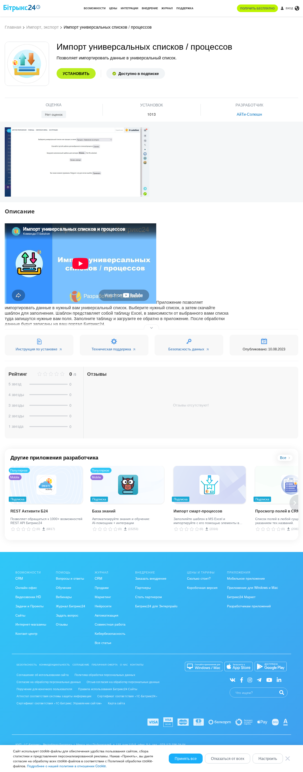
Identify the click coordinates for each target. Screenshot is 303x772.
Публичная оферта (105, 664)
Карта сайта (116, 703)
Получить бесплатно (257, 8)
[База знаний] (128, 485)
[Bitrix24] (22, 8)
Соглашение (80, 664)
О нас (124, 664)
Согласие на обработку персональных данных (49, 682)
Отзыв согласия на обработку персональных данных (123, 682)
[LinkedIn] (279, 680)
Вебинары (64, 596)
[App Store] (238, 666)
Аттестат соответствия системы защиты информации (54, 696)
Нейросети (103, 606)
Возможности (95, 8)
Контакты (136, 664)
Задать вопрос (67, 615)
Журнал (167, 8)
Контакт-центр (26, 633)
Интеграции (129, 8)
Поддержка (184, 8)
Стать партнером (148, 596)
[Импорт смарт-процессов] (210, 485)
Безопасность (27, 664)
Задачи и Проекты (29, 606)
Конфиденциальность (54, 664)
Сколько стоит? (199, 578)
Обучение (63, 587)
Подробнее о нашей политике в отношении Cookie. (67, 765)
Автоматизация (106, 615)
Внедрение (150, 8)
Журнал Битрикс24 (70, 606)
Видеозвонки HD (28, 596)
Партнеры (143, 587)
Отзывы (62, 624)
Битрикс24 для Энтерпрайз (156, 606)
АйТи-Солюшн (249, 114)
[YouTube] (269, 680)
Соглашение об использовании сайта (43, 675)
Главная (13, 27)
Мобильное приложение (246, 578)
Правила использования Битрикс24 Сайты (107, 689)
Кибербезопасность (110, 633)
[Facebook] (241, 680)
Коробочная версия (202, 587)
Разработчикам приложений (249, 606)
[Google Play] (271, 666)
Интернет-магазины (30, 624)
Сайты (20, 615)
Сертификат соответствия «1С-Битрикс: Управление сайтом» (59, 703)
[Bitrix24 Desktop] (204, 666)
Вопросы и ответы (70, 578)
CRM (19, 578)
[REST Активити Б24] (46, 485)
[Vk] (233, 680)
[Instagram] (250, 680)
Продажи (102, 587)
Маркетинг (103, 596)
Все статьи (103, 642)
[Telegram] (259, 680)
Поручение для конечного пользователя (44, 689)
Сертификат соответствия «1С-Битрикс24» (127, 696)
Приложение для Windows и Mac (252, 587)
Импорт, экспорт (42, 27)
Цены (113, 8)
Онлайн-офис (26, 587)
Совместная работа (110, 624)
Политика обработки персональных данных (105, 675)
